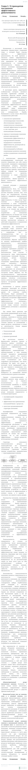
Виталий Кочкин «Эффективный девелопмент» (10, 764)
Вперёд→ (24, 16)
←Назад (4, 16)
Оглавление (14, 16)
